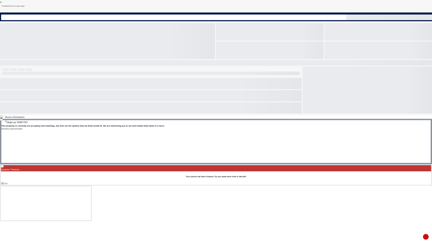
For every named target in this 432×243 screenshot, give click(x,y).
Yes (6, 183)
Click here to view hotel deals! (11, 128)
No (3, 183)
